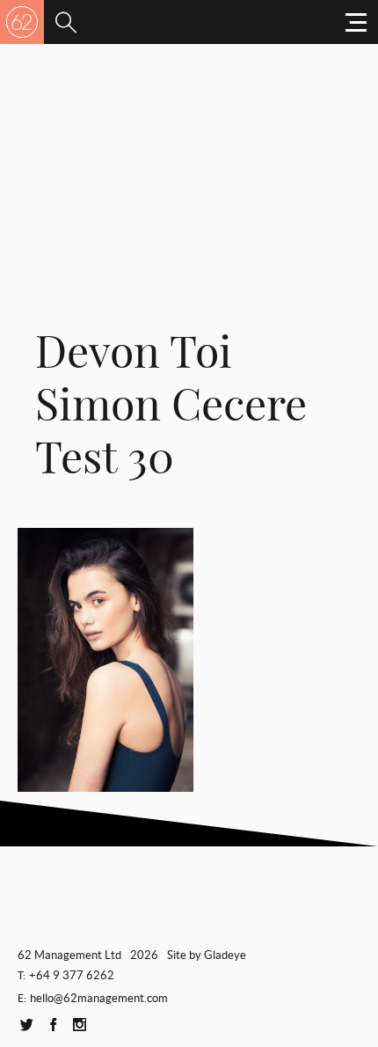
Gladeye (225, 955)
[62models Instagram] (79, 1025)
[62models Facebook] (53, 1025)
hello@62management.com (99, 998)
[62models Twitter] (26, 1025)
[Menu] (66, 22)
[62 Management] (22, 22)
